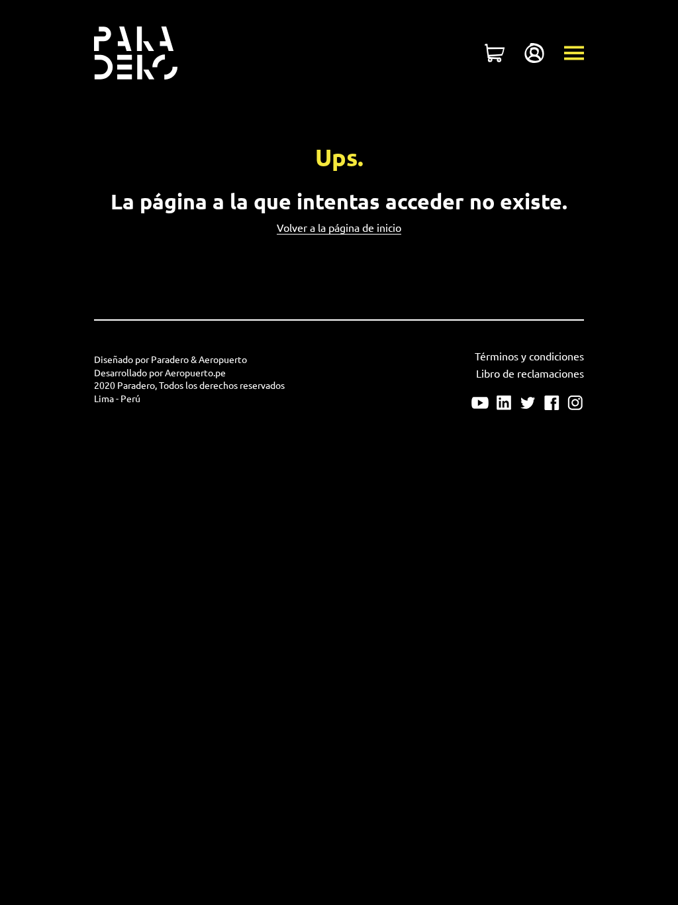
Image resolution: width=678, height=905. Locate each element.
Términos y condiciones (529, 356)
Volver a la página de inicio (339, 228)
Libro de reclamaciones (530, 374)
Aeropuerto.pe (195, 373)
